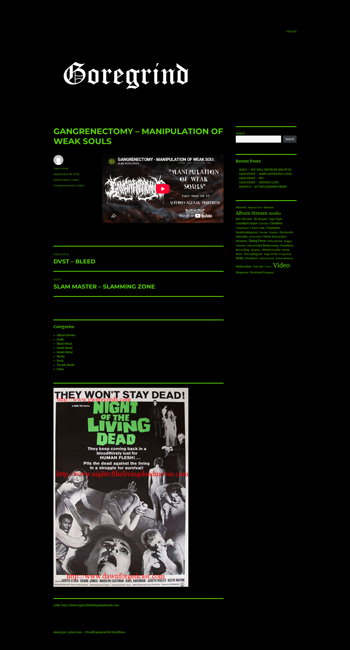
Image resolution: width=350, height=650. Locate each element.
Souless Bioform (284, 258)
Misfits (286, 250)
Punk (60, 360)
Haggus (288, 241)
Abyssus (268, 207)
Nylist (240, 258)
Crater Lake (257, 227)
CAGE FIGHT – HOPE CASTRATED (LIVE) (265, 174)
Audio (60, 339)
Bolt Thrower (244, 218)
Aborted (241, 207)
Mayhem (255, 250)
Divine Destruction (274, 236)
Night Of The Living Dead (277, 254)
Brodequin (260, 218)
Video (75, 179)
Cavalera (276, 223)
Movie (61, 356)
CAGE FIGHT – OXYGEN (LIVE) (259, 182)
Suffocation (243, 266)
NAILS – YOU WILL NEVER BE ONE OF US (265, 169)
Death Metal (61, 179)
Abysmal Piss (255, 207)
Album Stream (66, 335)
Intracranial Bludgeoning (263, 245)
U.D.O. (268, 266)
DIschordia (286, 232)
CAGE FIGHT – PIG (251, 178)
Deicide (263, 232)
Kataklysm (286, 245)
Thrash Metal (65, 365)
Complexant (242, 228)
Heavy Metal (65, 352)
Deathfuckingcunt (247, 232)
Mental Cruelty (271, 249)
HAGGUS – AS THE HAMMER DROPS (263, 186)
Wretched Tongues (262, 272)
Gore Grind (60, 168)
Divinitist (241, 241)
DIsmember (255, 236)
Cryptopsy (273, 228)
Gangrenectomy (64, 185)
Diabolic (273, 232)
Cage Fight (275, 218)
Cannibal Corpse (246, 223)
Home (291, 31)
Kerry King (242, 249)
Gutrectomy (275, 241)
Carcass (263, 223)
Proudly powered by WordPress (105, 632)
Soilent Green (266, 258)
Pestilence (251, 258)
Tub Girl (258, 266)
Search (240, 133)
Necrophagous (253, 254)
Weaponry (242, 272)
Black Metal (64, 343)
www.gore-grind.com (67, 632)
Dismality (242, 236)
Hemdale (241, 245)
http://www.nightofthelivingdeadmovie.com (90, 605)
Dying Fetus (257, 241)
